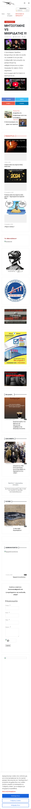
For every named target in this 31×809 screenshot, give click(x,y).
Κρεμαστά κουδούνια (19, 577)
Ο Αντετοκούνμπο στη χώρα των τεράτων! (11, 122)
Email (6, 612)
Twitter (22, 99)
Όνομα (7, 605)
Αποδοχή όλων (15, 796)
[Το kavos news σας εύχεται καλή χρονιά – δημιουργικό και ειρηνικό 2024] (15, 176)
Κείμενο (7, 627)
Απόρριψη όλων (15, 805)
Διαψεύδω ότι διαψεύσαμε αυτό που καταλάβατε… (20, 114)
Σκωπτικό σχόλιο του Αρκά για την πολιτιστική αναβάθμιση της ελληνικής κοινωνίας (19, 425)
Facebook (8, 99)
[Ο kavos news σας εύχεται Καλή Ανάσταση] (15, 145)
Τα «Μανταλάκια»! (10, 238)
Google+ (8, 103)
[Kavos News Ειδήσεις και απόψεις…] (9, 3)
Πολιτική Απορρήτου (9, 791)
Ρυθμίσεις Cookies (15, 800)
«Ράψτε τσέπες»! (9, 226)
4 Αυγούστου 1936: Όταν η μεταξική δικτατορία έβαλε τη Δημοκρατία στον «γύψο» (19, 469)
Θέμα (6, 620)
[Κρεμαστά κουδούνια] (16, 562)
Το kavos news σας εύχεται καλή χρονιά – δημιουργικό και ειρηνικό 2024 (14, 196)
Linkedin (22, 103)
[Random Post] (24, 3)
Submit (8, 645)
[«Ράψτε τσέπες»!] (15, 207)
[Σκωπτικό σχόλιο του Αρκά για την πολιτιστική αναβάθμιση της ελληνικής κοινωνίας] (14, 408)
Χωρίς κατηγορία (10, 21)
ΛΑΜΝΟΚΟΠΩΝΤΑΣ (11, 547)
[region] (15, 790)
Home (3, 14)
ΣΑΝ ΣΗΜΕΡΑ (9, 439)
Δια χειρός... (9, 394)
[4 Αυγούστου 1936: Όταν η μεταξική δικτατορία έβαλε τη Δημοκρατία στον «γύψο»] (14, 452)
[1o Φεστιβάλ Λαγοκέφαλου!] (14, 515)
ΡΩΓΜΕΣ (8, 501)
